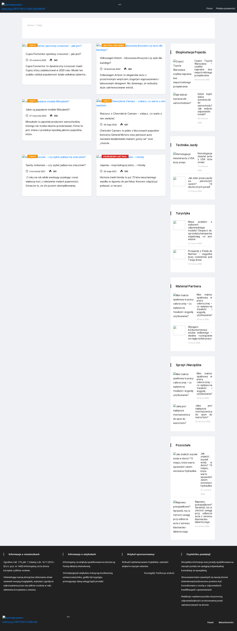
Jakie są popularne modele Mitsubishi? (48, 109)
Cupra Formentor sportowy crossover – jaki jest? (53, 53)
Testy (39, 25)
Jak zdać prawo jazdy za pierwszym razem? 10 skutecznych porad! (200, 182)
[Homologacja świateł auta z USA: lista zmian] (184, 158)
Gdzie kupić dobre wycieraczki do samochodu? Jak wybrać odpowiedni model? (205, 104)
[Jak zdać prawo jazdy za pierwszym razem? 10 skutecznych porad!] (179, 181)
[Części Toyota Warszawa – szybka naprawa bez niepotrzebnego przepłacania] (182, 74)
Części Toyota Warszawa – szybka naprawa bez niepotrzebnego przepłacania (203, 68)
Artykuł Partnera (113, 45)
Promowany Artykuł (115, 156)
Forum (209, 8)
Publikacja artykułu (165, 573)
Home (30, 25)
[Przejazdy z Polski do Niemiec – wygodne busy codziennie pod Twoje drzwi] (179, 254)
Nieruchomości (226, 622)
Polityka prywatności (225, 8)
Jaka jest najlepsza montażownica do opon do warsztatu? (203, 411)
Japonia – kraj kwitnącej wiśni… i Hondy (122, 165)
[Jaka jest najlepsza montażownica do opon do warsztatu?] (183, 414)
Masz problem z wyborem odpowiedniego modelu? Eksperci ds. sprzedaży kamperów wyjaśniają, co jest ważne (200, 230)
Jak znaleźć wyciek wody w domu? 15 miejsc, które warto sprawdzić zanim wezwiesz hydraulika (206, 469)
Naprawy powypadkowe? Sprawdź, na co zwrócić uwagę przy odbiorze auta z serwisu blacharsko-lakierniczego (203, 512)
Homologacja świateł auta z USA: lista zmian (205, 157)
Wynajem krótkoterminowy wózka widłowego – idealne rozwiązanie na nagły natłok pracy (200, 333)
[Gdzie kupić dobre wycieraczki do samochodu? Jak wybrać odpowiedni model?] (184, 99)
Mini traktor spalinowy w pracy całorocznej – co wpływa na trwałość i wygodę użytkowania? (204, 305)
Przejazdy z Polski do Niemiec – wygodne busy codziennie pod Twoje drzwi (200, 255)
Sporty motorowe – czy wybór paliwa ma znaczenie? (56, 165)
